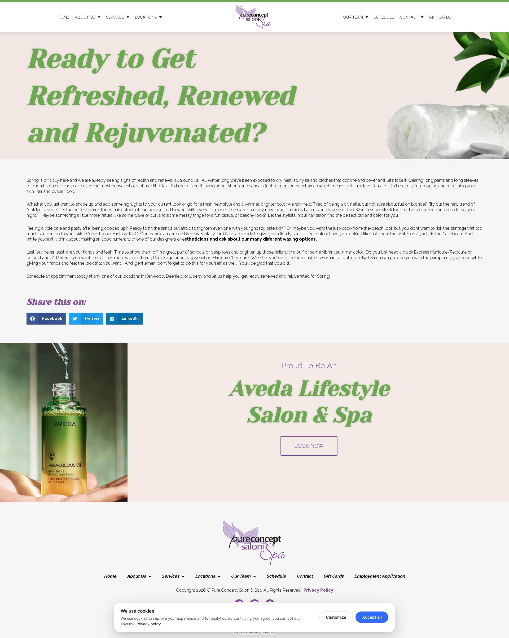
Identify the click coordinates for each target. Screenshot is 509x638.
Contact (409, 17)
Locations (146, 17)
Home (63, 17)
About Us (85, 17)
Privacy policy (149, 624)
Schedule (384, 17)
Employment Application (379, 576)
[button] (46, 319)
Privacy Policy (318, 590)
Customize (336, 617)
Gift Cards (440, 17)
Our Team (241, 576)
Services (170, 576)
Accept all (372, 617)
